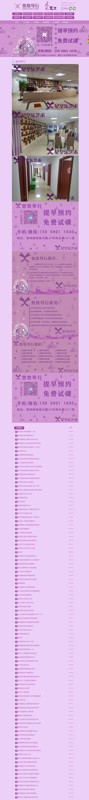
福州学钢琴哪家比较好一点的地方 (28, 517)
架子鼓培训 (59, 14)
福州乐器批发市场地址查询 (26, 684)
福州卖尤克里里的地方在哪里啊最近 (29, 696)
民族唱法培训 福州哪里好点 (26, 474)
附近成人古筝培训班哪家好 (26, 521)
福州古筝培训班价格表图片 (26, 564)
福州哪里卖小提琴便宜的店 (26, 587)
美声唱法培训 (48, 14)
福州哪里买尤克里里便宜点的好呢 (28, 525)
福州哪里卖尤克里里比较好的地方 (28, 708)
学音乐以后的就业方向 (25, 599)
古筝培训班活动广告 (24, 505)
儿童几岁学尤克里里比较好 (26, 544)
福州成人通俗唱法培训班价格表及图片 (30, 490)
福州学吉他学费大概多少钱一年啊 (28, 486)
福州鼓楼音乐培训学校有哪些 (27, 793)
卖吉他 (20, 552)
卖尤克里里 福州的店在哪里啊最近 (29, 591)
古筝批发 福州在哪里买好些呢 (27, 536)
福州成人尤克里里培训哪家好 (27, 680)
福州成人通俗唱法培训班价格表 (28, 797)
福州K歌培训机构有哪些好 (26, 735)
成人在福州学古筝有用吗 (26, 463)
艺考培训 (69, 17)
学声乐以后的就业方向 (25, 513)
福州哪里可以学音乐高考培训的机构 (29, 443)
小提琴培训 (48, 17)
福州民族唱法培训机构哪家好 (27, 540)
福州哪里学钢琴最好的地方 (26, 657)
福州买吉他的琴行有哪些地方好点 (28, 781)
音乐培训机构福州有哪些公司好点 (28, 470)
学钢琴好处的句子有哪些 (26, 482)
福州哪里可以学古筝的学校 (26, 766)
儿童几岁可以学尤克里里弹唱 (27, 778)
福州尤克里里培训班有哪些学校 (28, 770)
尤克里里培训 (59, 17)
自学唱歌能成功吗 (23, 634)
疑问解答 (46, 22)
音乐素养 (69, 14)
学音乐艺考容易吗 (23, 692)
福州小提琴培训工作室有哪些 (27, 568)
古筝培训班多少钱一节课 (26, 641)
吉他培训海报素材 (23, 529)
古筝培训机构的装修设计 (26, 626)
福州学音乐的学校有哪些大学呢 (28, 661)
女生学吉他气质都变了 (25, 571)
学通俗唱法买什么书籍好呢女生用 (28, 509)
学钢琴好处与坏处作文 (25, 494)
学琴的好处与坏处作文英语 (26, 548)
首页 (16, 22)
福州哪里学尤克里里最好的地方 (28, 731)
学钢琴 (20, 638)
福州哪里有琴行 (23, 498)
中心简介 (26, 22)
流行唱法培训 (27, 14)
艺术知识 (19, 428)
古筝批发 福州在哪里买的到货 (27, 762)
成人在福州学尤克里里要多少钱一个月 (30, 614)
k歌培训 (17, 14)
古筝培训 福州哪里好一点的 (26, 431)
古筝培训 (38, 17)
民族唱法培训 (38, 14)
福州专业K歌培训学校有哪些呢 (28, 618)
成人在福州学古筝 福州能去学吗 (28, 719)
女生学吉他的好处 (23, 665)
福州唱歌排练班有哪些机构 (26, 575)
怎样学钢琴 (21, 501)
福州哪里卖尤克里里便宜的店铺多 (28, 622)
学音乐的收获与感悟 (24, 606)
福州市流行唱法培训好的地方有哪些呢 (30, 466)
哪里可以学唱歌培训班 (25, 715)
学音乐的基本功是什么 (25, 630)
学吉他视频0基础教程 (25, 595)
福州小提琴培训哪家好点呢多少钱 (28, 758)
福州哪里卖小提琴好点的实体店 (28, 439)
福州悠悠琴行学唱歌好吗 (26, 673)
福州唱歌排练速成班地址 (26, 455)
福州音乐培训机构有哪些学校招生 (28, 459)
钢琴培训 (17, 17)
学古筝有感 (21, 700)
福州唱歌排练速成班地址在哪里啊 (28, 645)
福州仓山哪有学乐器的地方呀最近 (28, 774)
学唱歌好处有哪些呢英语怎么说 (28, 785)
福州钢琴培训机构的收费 (26, 610)
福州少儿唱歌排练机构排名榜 (27, 653)
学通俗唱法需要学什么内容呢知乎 (28, 560)
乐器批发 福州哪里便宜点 (26, 435)
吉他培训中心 (22, 451)
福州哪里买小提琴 (23, 688)
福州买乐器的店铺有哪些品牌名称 (28, 676)
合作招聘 (56, 22)
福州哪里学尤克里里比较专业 (27, 556)
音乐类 (36, 22)
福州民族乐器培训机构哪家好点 (28, 746)
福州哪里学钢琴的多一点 (26, 649)
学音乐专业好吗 (23, 727)
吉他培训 (27, 17)
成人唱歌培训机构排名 (25, 533)
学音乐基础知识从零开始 (26, 711)
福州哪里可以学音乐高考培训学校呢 (29, 750)
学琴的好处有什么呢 (24, 754)
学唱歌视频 (21, 583)
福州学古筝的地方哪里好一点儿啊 (28, 447)
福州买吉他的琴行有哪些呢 (26, 789)
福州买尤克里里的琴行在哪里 (27, 579)
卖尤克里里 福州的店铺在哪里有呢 (29, 478)
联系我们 (66, 22)
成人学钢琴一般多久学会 (26, 603)
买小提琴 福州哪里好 (24, 739)
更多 (70, 428)
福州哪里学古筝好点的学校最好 (28, 743)
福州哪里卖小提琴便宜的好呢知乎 (28, 704)
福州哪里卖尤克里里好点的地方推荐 (29, 723)
